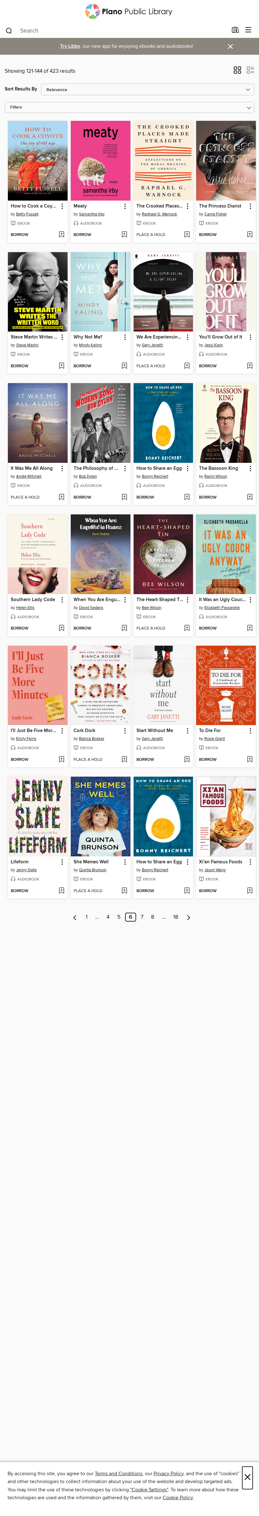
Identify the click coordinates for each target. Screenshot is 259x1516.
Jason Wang (215, 870)
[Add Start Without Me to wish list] (187, 760)
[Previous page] (75, 917)
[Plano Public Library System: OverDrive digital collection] (129, 11)
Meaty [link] (80, 206)
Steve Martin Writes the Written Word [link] (35, 337)
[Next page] (189, 917)
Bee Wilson (151, 607)
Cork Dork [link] (84, 731)
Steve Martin (27, 345)
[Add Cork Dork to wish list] (124, 760)
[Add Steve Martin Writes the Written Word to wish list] (61, 366)
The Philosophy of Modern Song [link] (98, 468)
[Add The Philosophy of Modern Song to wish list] (124, 498)
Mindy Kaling (90, 345)
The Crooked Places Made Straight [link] (160, 206)
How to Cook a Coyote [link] (35, 206)
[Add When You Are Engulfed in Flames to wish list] (124, 628)
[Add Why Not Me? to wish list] (124, 366)
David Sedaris (91, 607)
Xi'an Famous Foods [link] (220, 862)
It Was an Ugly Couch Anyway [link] (223, 600)
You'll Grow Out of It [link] (220, 337)
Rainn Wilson (215, 476)
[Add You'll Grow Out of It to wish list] (250, 366)
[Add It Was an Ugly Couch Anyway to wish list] (250, 628)
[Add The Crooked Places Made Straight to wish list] (187, 235)
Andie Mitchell (28, 476)
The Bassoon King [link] (218, 468)
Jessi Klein (213, 345)
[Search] (9, 30)
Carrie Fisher (215, 214)
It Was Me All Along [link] (32, 468)
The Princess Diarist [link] (220, 206)
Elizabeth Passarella (222, 607)
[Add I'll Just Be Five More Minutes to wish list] (61, 760)
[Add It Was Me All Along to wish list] (61, 498)
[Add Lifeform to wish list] (61, 891)
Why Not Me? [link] (88, 337)
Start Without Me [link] (154, 731)
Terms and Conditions (118, 1473)
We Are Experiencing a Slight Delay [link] (160, 337)
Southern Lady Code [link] (33, 600)
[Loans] (235, 31)
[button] (237, 72)
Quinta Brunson (92, 870)
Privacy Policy (169, 1473)
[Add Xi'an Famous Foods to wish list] (250, 891)
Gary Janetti (152, 345)
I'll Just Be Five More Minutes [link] (35, 731)
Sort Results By (21, 89)
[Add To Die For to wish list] (250, 760)
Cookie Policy (178, 1497)
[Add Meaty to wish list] (124, 235)
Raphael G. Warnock (159, 214)
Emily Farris (26, 738)
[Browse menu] (248, 30)
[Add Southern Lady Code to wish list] (61, 628)
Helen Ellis (25, 607)
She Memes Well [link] (91, 862)
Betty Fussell (27, 214)
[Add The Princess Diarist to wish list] (250, 235)
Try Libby (70, 46)
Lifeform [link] (19, 862)
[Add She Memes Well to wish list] (124, 891)
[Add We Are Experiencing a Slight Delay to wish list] (187, 366)
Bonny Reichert (155, 476)
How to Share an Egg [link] (159, 468)
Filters (16, 107)
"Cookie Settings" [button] (149, 1490)
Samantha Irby (92, 214)
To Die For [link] (210, 731)
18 (175, 917)
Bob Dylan (88, 476)
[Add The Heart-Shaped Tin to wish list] (187, 628)
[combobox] (116, 30)
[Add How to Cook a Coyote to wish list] (61, 235)
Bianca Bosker (91, 738)
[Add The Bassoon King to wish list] (250, 498)
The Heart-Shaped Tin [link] (160, 600)
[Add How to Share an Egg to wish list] (187, 498)
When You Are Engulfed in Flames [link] (98, 600)
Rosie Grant (214, 738)
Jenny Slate (26, 870)
